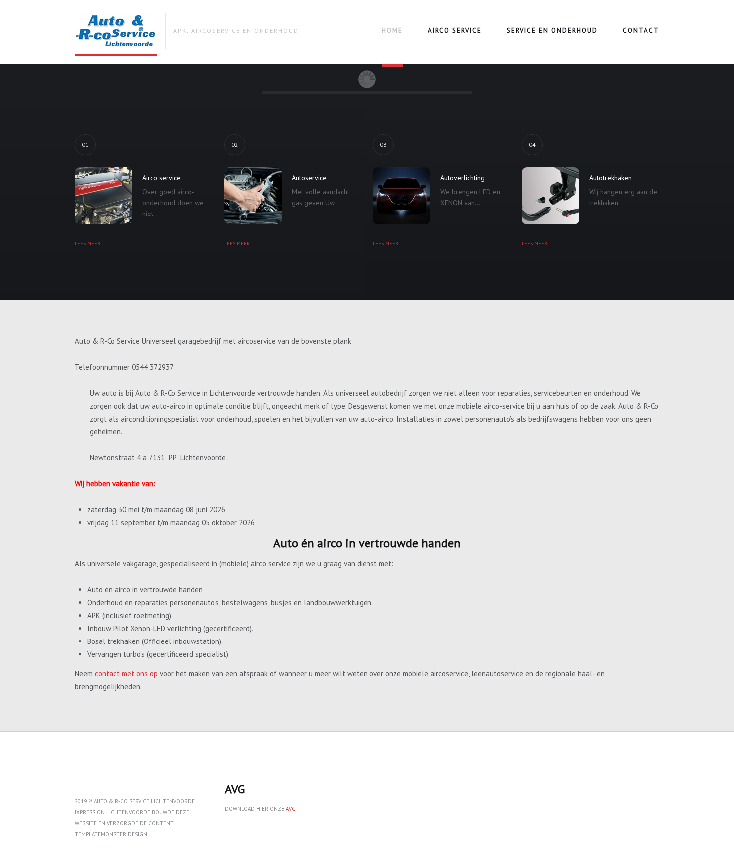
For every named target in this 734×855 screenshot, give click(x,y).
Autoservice (309, 177)
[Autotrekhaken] (550, 195)
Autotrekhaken (610, 177)
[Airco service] (103, 195)
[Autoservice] (253, 195)
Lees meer (87, 243)
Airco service (455, 30)
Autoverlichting (462, 177)
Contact (641, 30)
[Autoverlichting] (401, 195)
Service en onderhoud (552, 30)
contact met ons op (126, 673)
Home (392, 30)
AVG (291, 808)
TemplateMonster (100, 834)
